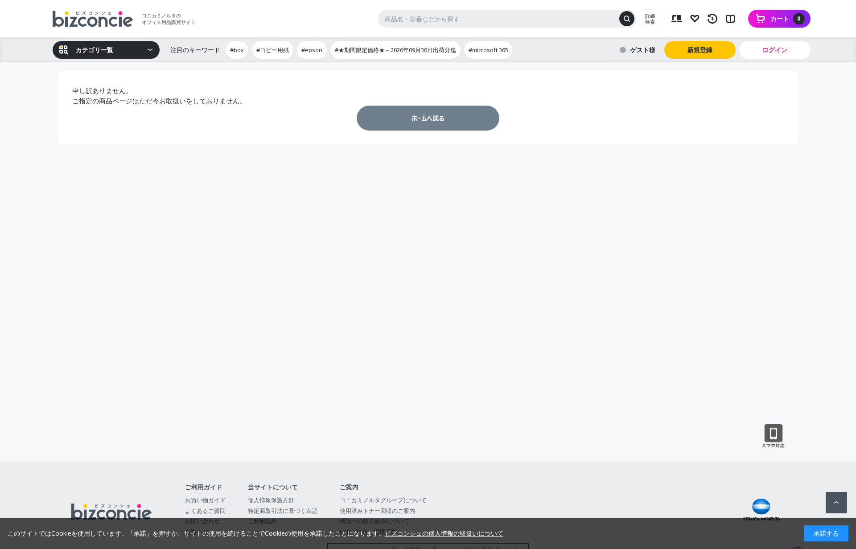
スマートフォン (773, 436)
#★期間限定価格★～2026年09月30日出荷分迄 (395, 50)
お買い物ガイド (205, 500)
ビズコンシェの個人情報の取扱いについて (444, 533)
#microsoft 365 (488, 50)
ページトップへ (836, 502)
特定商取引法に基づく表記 (282, 511)
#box (237, 50)
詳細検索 (650, 18)
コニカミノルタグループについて (383, 500)
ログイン (774, 49)
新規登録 (699, 49)
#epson (311, 50)
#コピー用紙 (272, 50)
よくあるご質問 (205, 511)
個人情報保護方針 (271, 500)
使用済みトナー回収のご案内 (377, 511)
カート (785, 18)
